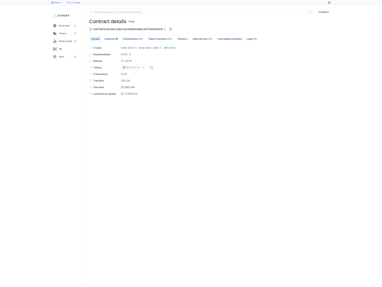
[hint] (90, 47)
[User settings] (329, 2)
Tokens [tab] (182, 38)
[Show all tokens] (151, 67)
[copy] (165, 29)
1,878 (124, 74)
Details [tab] (95, 38)
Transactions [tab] (133, 38)
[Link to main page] (61, 15)
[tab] (111, 39)
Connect (323, 11)
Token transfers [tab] (160, 38)
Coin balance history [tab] (230, 38)
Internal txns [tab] (203, 38)
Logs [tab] (252, 38)
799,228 (125, 80)
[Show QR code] (170, 29)
